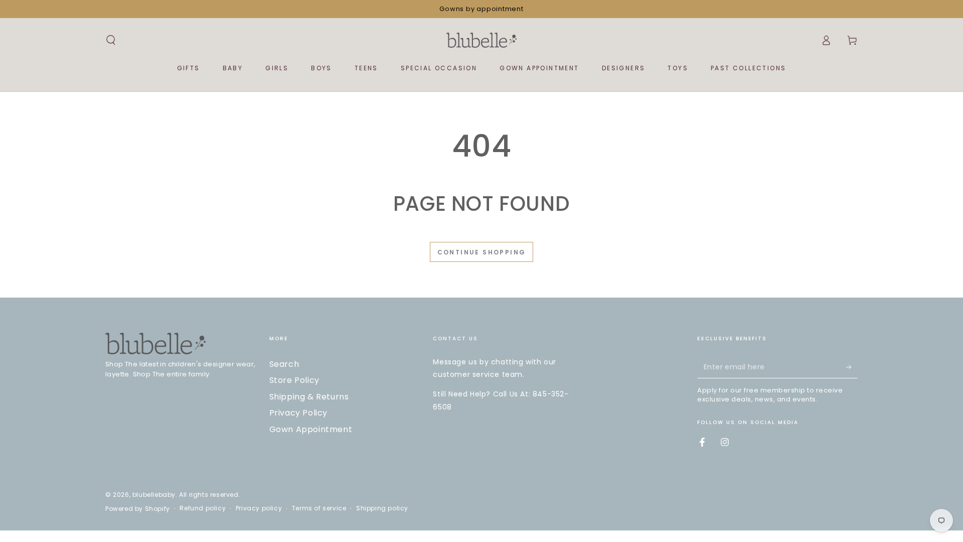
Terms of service (319, 508)
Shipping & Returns (309, 396)
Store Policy (294, 380)
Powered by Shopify (137, 509)
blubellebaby (154, 494)
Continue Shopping (481, 252)
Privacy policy (259, 508)
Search (284, 364)
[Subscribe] (852, 367)
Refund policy (203, 508)
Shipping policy (382, 508)
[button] (111, 40)
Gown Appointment (311, 429)
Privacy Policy (298, 413)
